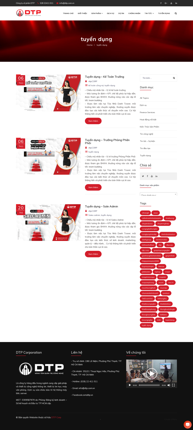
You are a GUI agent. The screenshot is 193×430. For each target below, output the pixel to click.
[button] (151, 373)
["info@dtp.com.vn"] (166, 3)
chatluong (170, 218)
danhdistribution (168, 234)
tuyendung (170, 320)
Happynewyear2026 (150, 261)
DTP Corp (56, 417)
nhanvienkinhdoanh (150, 293)
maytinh (162, 277)
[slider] (149, 385)
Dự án (121, 13)
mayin (167, 272)
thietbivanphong (149, 309)
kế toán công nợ (96, 85)
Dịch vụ (110, 13)
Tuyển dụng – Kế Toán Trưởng (104, 76)
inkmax (161, 266)
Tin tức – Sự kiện (147, 141)
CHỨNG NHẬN (134, 13)
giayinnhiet (169, 256)
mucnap (163, 288)
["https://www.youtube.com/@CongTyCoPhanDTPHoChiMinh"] (171, 3)
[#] (143, 176)
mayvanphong (148, 282)
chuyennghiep (163, 223)
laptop (157, 272)
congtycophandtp (149, 234)
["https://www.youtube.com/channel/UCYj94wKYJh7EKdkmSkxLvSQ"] (152, 176)
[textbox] (158, 195)
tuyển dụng (110, 85)
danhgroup (146, 240)
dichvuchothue (148, 245)
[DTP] (28, 12)
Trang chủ (68, 13)
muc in (171, 282)
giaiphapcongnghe (162, 250)
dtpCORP (92, 81)
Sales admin (94, 215)
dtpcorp (169, 245)
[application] (151, 374)
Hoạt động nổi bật (148, 119)
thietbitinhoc (165, 304)
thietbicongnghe (149, 304)
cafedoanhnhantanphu (151, 218)
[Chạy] (129, 385)
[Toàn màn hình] (173, 385)
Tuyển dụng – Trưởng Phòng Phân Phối (107, 141)
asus (156, 213)
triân (159, 320)
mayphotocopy (148, 277)
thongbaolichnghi (167, 309)
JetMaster (146, 272)
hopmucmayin (148, 266)
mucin (161, 282)
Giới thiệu (82, 13)
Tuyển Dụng (164, 13)
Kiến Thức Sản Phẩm (149, 126)
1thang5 (145, 213)
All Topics (144, 98)
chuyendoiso (147, 223)
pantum (166, 293)
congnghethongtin (149, 229)
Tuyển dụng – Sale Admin (101, 206)
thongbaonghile (148, 315)
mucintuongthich (148, 288)
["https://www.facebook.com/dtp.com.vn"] (147, 176)
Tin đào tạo (145, 148)
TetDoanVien (147, 298)
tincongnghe (147, 320)
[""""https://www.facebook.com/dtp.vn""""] (160, 3)
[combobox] (158, 194)
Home (90, 45)
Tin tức (148, 13)
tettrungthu (162, 298)
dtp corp (145, 250)
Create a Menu (170, 419)
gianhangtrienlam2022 (151, 256)
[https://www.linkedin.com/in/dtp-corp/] (176, 3)
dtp (160, 245)
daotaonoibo (161, 240)
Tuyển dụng (145, 155)
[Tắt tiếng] (168, 385)
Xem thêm (93, 121)
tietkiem (163, 315)
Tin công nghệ (146, 134)
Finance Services (147, 112)
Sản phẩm (96, 13)
